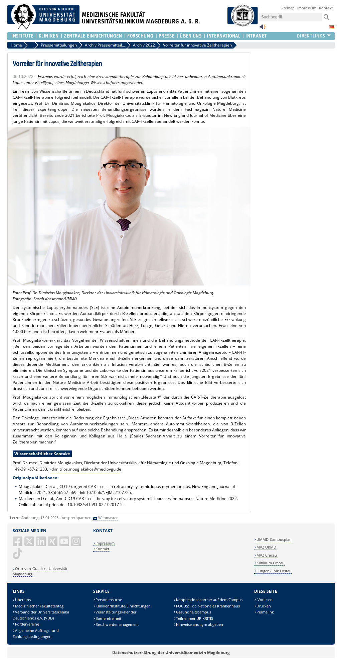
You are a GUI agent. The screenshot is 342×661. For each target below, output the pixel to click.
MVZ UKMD (266, 547)
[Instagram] (76, 544)
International (223, 35)
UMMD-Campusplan (274, 539)
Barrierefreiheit (108, 618)
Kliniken (48, 35)
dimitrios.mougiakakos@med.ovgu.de (86, 469)
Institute (22, 35)
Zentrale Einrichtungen (93, 35)
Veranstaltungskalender (116, 611)
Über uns (23, 599)
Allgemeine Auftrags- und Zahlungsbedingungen (36, 633)
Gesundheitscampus (193, 611)
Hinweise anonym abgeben (199, 624)
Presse (166, 35)
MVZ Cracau (266, 555)
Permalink (265, 611)
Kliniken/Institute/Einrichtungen (123, 605)
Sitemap (288, 7)
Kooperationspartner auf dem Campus (209, 599)
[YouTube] (64, 544)
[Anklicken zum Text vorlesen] (262, 28)
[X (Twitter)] (29, 544)
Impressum (306, 7)
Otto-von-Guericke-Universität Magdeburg (40, 571)
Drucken (263, 605)
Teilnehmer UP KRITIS (194, 618)
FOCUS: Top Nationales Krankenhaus (208, 605)
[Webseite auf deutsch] (332, 27)
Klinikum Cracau (270, 562)
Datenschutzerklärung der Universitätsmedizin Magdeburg (171, 652)
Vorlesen (264, 599)
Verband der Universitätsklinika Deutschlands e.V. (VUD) (41, 615)
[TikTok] (18, 556)
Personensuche (109, 599)
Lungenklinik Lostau (274, 570)
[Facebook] (18, 544)
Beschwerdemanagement (117, 624)
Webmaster (108, 517)
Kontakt (326, 7)
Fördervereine (27, 624)
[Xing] (53, 544)
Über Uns (190, 35)
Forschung (140, 35)
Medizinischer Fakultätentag (39, 605)
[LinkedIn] (41, 544)
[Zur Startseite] (43, 28)
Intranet (256, 35)
